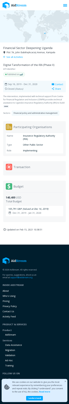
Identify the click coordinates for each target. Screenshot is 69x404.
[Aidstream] (15, 5)
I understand (34, 398)
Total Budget (14, 201)
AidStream (10, 334)
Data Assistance (13, 344)
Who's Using (9, 295)
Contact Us (8, 311)
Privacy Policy (10, 306)
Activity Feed (9, 316)
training (9, 365)
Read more (44, 391)
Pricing (6, 301)
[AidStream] (15, 260)
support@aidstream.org (21, 277)
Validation (10, 355)
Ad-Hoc (9, 360)
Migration (10, 350)
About (6, 290)
